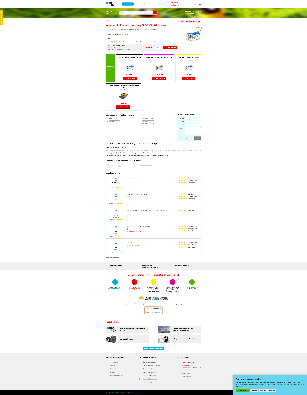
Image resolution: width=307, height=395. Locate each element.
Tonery (118, 20)
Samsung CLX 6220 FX (148, 123)
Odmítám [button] (254, 391)
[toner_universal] (193, 44)
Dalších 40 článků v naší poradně (153, 348)
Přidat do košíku (171, 47)
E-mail (181, 121)
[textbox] (136, 12)
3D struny (137, 4)
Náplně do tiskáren (128, 4)
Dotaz (181, 128)
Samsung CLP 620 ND (114, 120)
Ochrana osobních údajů (149, 375)
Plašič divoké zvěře (140, 392)
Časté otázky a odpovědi (149, 362)
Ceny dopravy (157, 42)
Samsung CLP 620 (113, 118)
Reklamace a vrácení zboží (150, 372)
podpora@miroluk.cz (188, 362)
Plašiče (160, 4)
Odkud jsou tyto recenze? (112, 257)
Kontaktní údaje (185, 373)
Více (109, 38)
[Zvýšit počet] (161, 46)
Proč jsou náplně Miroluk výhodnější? (130, 29)
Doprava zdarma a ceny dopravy (151, 365)
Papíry (150, 4)
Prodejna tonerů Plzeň (187, 376)
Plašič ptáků (129, 392)
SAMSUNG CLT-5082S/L (147, 20)
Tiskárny (144, 4)
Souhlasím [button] (242, 391)
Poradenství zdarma (148, 382)
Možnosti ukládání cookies (150, 379)
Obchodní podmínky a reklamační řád (152, 369)
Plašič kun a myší (119, 392)
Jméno (181, 118)
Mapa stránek (109, 392)
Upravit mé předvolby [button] (267, 391)
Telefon (182, 124)
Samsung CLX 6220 (147, 121)
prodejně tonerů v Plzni (146, 165)
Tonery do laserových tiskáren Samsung (131, 20)
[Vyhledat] (155, 12)
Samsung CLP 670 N (147, 118)
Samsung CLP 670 (113, 121)
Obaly (155, 4)
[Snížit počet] (161, 48)
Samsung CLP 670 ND (148, 120)
